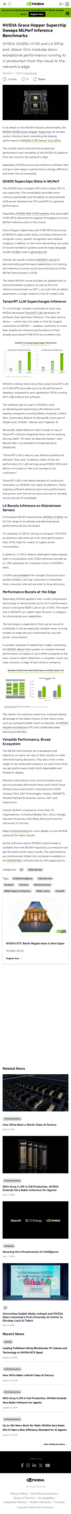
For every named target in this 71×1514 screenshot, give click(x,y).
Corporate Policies (14, 1502)
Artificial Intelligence (22, 879)
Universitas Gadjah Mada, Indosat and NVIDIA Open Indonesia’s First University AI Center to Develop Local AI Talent (33, 1317)
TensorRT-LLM (34, 312)
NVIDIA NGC (14, 860)
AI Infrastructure (12, 1369)
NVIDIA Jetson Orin (19, 649)
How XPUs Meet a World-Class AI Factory (28, 1375)
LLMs (16, 252)
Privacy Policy (19, 1493)
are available (21, 575)
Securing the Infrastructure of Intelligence (30, 1251)
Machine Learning (42, 885)
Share (41, 79)
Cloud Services (45, 879)
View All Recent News (54, 1444)
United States (35, 1486)
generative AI (39, 252)
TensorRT (60, 891)
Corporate (9, 1246)
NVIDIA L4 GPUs (53, 517)
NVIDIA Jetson (43, 891)
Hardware (8, 885)
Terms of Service (24, 1498)
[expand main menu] (5, 4)
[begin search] (10, 4)
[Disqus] (35, 1012)
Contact (59, 1502)
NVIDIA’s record (47, 259)
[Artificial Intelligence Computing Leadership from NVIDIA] (35, 4)
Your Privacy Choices (44, 1493)
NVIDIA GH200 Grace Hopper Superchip (27, 131)
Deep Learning (35, 870)
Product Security (40, 1502)
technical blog (19, 831)
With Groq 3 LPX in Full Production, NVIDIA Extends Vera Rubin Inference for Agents (31, 1188)
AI (21, 870)
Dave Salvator (30, 73)
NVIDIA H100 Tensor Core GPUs (41, 140)
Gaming (7, 1342)
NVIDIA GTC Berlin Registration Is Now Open (35, 943)
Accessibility (46, 1498)
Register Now (12, 958)
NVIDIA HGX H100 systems (32, 213)
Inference (23, 885)
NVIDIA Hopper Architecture (17, 891)
